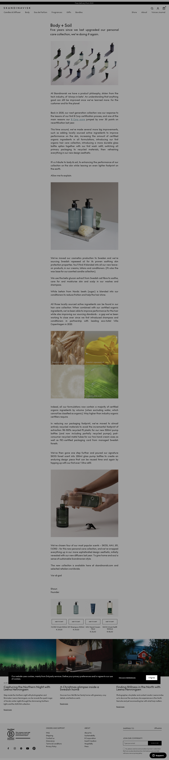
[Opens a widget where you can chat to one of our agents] (158, 756)
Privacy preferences (127, 678)
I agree (152, 678)
